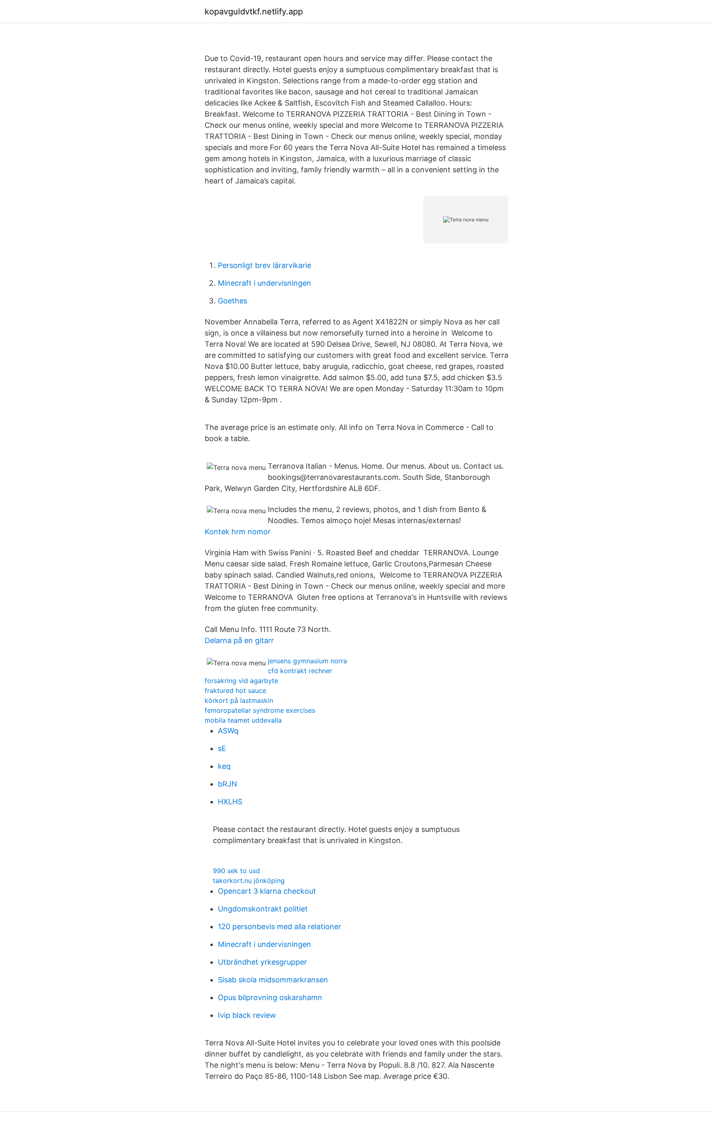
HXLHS (230, 801)
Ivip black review (247, 1015)
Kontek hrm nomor (238, 531)
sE (222, 748)
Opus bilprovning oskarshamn (270, 997)
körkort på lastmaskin (239, 700)
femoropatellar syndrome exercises (260, 710)
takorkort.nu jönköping (249, 880)
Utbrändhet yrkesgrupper (262, 962)
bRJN (227, 784)
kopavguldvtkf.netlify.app (254, 11)
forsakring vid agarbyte (241, 680)
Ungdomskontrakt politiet (263, 908)
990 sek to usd (236, 871)
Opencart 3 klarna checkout (267, 891)
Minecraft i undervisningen (264, 283)
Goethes (232, 300)
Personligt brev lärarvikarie (264, 265)
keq (224, 766)
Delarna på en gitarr (239, 640)
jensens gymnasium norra (307, 661)
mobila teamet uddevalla (243, 720)
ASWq (228, 730)
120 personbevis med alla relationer (279, 926)
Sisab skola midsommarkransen (273, 979)
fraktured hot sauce (235, 690)
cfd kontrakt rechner (300, 671)
